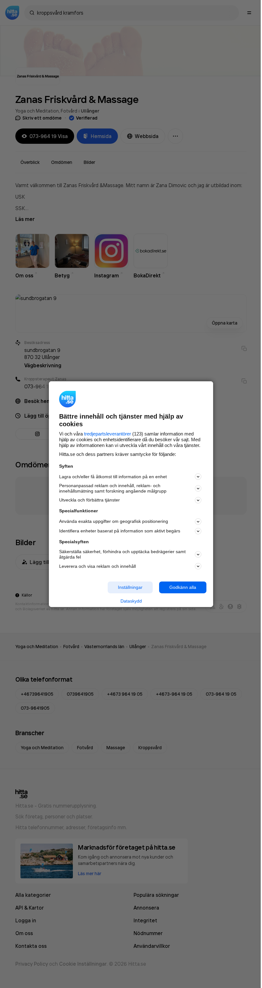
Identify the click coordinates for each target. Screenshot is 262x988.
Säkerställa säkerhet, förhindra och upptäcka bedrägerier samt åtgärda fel (122, 554)
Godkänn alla (182, 587)
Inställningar (130, 587)
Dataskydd (131, 601)
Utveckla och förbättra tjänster (89, 499)
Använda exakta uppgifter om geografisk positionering (113, 521)
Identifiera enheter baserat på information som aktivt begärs (119, 530)
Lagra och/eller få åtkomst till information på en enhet (113, 476)
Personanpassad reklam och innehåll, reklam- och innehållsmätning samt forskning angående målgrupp (112, 488)
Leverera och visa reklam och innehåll (97, 566)
